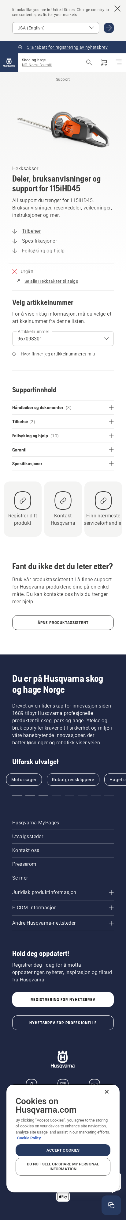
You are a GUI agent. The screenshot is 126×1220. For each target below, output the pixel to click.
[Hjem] (9, 62)
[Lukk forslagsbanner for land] (117, 8)
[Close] (106, 1091)
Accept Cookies (63, 1150)
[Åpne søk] (89, 62)
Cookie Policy (29, 1138)
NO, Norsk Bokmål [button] (37, 65)
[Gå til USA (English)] (109, 28)
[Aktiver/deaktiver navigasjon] (118, 62)
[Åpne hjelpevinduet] (111, 1205)
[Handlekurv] (104, 62)
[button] (17, 795)
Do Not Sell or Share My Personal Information (63, 1166)
